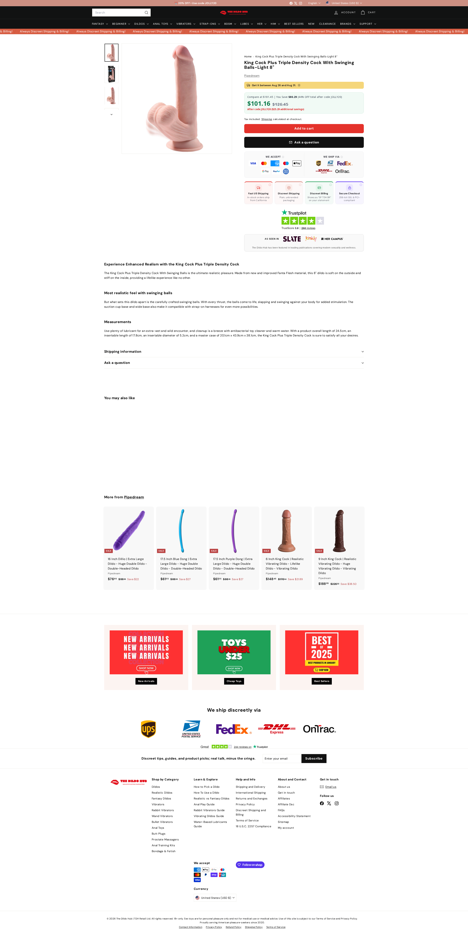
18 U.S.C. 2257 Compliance (253, 826)
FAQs (281, 810)
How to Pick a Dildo (207, 787)
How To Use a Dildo (206, 793)
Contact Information (190, 927)
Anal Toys (161, 23)
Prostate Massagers (165, 839)
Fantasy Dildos (161, 798)
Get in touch (286, 793)
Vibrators (184, 23)
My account (286, 828)
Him (274, 23)
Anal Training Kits (163, 845)
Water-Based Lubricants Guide (210, 824)
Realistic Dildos (162, 793)
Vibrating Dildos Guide (209, 816)
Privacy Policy (245, 804)
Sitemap (283, 822)
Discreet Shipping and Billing (251, 812)
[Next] (111, 113)
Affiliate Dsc (286, 804)
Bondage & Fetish (164, 851)
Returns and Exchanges (251, 798)
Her (260, 23)
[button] (275, 165)
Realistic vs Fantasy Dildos (212, 798)
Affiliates (284, 798)
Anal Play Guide (204, 804)
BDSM (228, 23)
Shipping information (122, 351)
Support (366, 23)
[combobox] (121, 13)
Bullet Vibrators (162, 822)
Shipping (266, 119)
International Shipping (251, 793)
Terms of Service (247, 820)
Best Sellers (294, 23)
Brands (346, 23)
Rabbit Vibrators (163, 810)
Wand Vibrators (162, 816)
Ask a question (117, 362)
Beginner (119, 23)
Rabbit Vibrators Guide (209, 810)
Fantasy (98, 23)
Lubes (245, 23)
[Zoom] (177, 99)
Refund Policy (233, 927)
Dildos (140, 23)
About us (284, 787)
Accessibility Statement (294, 816)
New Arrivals (146, 681)
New (311, 23)
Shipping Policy (254, 927)
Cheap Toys (234, 681)
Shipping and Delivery (250, 787)
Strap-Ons (208, 23)
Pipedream (252, 76)
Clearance (327, 23)
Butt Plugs (158, 833)
